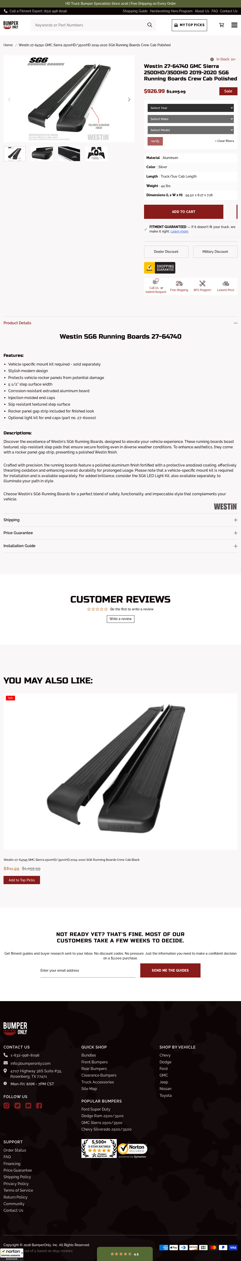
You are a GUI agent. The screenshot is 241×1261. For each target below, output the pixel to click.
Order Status (15, 1150)
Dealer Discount (166, 252)
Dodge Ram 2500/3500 (102, 1116)
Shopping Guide (135, 11)
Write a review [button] (120, 619)
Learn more (179, 231)
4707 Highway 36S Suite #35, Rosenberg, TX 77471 (36, 1073)
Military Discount (215, 252)
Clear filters (224, 141)
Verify (155, 141)
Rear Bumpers (94, 1068)
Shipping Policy (17, 1177)
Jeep (164, 1082)
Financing (12, 1163)
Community (14, 1204)
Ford (164, 1068)
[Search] (149, 25)
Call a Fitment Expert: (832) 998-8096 (38, 11)
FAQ (215, 11)
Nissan (165, 1088)
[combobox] (94, 25)
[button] (12, 1254)
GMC (164, 1075)
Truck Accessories (97, 1082)
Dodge (165, 1062)
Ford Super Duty (95, 1109)
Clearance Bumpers (98, 1075)
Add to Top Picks (22, 880)
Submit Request (155, 292)
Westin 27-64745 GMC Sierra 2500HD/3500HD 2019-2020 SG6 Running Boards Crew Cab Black (72, 859)
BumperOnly (41, 1245)
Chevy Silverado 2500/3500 (106, 1129)
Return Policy (16, 1197)
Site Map (89, 1088)
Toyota (166, 1095)
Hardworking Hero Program (171, 11)
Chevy (165, 1055)
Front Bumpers (94, 1062)
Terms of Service (18, 1190)
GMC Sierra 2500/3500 (101, 1122)
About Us (202, 11)
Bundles (88, 1055)
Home (8, 45)
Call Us (154, 288)
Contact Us (228, 11)
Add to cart (184, 212)
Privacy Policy (16, 1184)
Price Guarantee (18, 1170)
